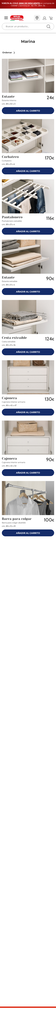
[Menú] (6, 18)
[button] (8, 52)
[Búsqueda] (42, 18)
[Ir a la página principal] (20, 18)
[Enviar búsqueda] (48, 26)
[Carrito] (51, 18)
